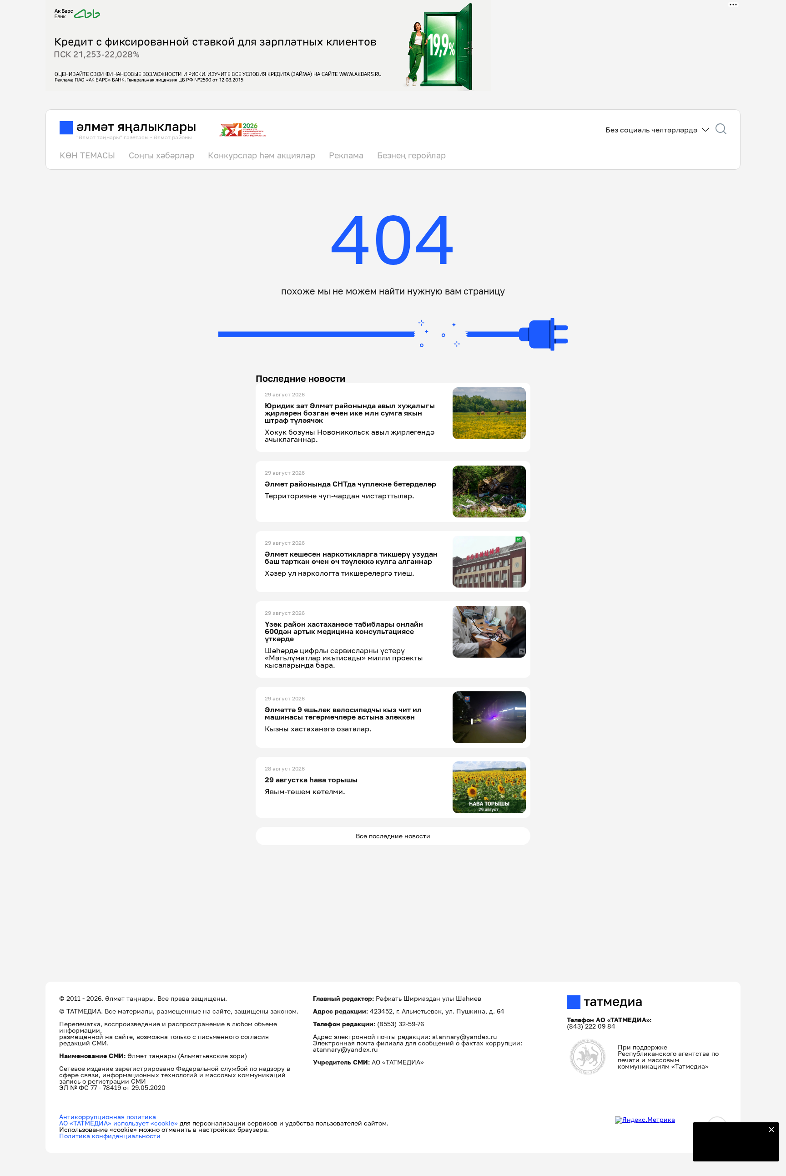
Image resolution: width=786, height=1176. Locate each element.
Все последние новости (393, 836)
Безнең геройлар (411, 155)
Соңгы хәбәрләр (161, 155)
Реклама (346, 155)
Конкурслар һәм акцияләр (261, 155)
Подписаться (730, 1148)
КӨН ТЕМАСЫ (87, 155)
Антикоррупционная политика (107, 1116)
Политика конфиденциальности (110, 1136)
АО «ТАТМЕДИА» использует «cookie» (118, 1123)
